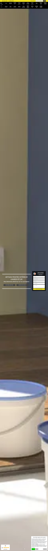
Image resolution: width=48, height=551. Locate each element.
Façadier (6, 3)
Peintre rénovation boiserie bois (23, 7)
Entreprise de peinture (15, 6)
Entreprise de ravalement (32, 3)
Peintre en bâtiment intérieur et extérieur (28, 7)
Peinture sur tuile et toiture (41, 3)
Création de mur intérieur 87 (19, 3)
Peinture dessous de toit (32, 7)
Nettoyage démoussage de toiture (41, 7)
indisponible (5, 1)
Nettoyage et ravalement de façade (45, 3)
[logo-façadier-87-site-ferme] (2, 5)
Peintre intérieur (11, 6)
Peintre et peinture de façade (23, 3)
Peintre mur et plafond (6, 6)
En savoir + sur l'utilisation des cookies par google (38, 544)
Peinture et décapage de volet (36, 7)
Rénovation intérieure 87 (15, 3)
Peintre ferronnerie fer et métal (28, 3)
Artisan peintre (36, 3)
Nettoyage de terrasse (19, 6)
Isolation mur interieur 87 (10, 3)
